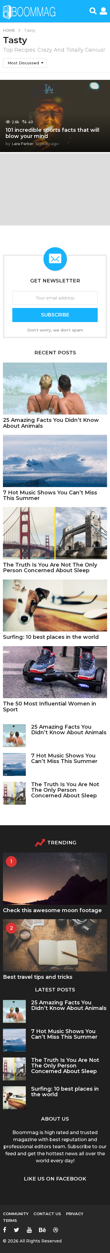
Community (15, 1213)
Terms (10, 1220)
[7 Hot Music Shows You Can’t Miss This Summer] (55, 461)
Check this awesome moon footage (52, 910)
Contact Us (47, 1213)
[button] (93, 11)
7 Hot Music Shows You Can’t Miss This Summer (50, 495)
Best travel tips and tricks (37, 977)
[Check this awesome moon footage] (55, 879)
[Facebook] (4, 1230)
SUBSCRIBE (55, 315)
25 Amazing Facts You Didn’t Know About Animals (51, 423)
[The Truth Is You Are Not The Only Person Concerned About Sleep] (55, 533)
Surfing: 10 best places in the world (51, 637)
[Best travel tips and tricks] (55, 945)
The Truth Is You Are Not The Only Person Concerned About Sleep (50, 568)
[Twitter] (16, 1230)
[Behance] (42, 1230)
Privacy (74, 1213)
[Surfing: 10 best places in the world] (55, 606)
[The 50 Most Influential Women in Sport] (55, 672)
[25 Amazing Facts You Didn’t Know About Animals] (55, 389)
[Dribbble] (55, 1230)
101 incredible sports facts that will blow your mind (52, 133)
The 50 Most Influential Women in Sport (49, 706)
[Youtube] (29, 1230)
